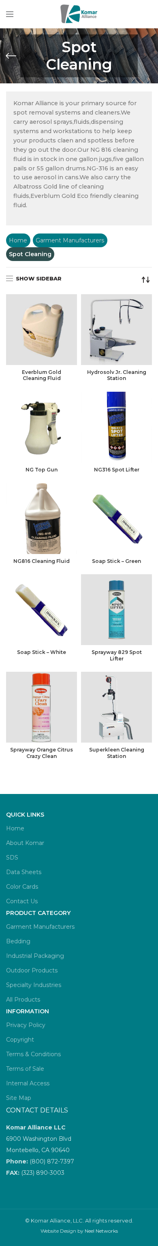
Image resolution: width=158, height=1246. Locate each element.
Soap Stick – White (41, 652)
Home (18, 240)
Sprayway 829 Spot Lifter (117, 655)
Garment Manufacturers (70, 240)
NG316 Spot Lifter (116, 470)
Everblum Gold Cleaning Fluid (41, 375)
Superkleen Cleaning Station (116, 753)
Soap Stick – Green (116, 561)
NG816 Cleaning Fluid (41, 561)
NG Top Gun (42, 470)
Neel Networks (101, 1231)
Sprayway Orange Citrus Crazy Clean (41, 753)
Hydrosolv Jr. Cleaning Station (116, 375)
